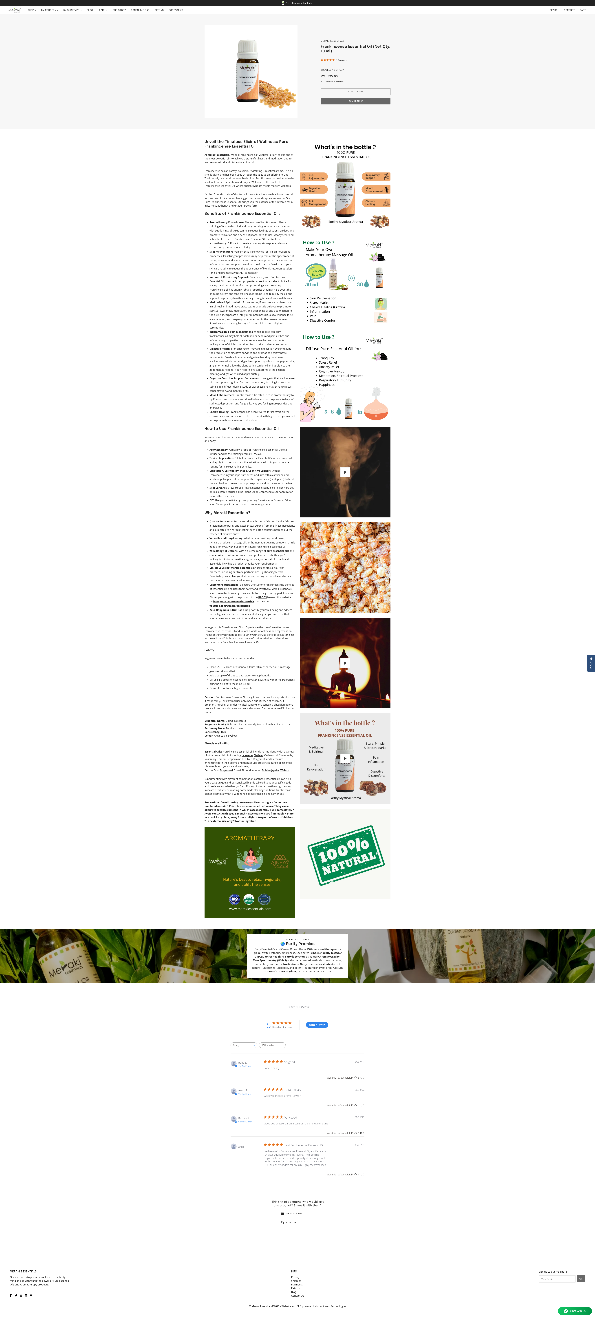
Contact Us (297, 1295)
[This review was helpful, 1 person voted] (356, 1105)
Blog (293, 1292)
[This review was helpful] (356, 1077)
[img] (11, 1295)
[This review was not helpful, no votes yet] (361, 1077)
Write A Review (317, 1024)
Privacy (295, 1277)
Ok (581, 1279)
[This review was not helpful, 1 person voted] (361, 1105)
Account (569, 10)
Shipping (296, 1281)
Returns (295, 1288)
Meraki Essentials (333, 41)
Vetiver (258, 755)
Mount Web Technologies (331, 1306)
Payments (297, 1284)
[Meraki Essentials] (14, 10)
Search (554, 10)
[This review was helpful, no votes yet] (356, 1174)
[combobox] (244, 1045)
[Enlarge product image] (251, 71)
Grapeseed (226, 770)
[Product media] (250, 872)
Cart (583, 10)
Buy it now (355, 101)
